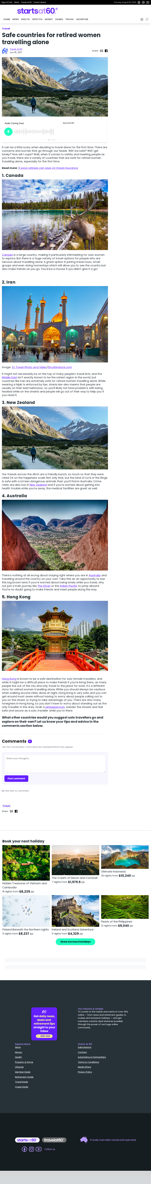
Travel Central (39, 2)
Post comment (16, 778)
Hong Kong (9, 679)
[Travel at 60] (5, 51)
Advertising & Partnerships (92, 1057)
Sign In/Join (6, 2)
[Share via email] (101, 51)
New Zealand (38, 485)
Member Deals (22, 1072)
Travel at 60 (26, 2)
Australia (95, 575)
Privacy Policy (85, 1072)
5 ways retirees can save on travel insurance (48, 168)
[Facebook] (139, 2)
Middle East (9, 377)
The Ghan (43, 586)
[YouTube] (148, 2)
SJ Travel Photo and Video (29, 367)
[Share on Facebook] (106, 51)
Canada (7, 255)
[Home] (37, 11)
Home (7, 19)
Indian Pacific (68, 586)
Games (59, 19)
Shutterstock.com (60, 367)
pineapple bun (55, 707)
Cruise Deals (21, 1086)
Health (25, 19)
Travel (69, 19)
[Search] (147, 19)
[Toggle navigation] (142, 19)
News (15, 19)
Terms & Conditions (88, 1062)
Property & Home (24, 1062)
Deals (16, 2)
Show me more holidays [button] (75, 941)
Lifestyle (37, 19)
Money (49, 19)
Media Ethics (84, 1067)
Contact (82, 1052)
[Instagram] (143, 2)
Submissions (84, 1047)
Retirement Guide (24, 1077)
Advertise (82, 19)
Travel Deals (21, 1081)
